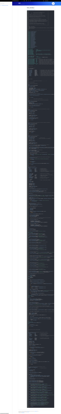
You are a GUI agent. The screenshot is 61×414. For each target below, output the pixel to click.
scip (34, 94)
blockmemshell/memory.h (33, 31)
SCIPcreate (33, 360)
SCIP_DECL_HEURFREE (30, 110)
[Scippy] (53, 3)
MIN (32, 289)
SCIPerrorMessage (32, 200)
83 (27, 63)
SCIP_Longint (30, 70)
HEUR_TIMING (35, 376)
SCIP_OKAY (32, 97)
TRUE (45, 195)
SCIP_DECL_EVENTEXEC (30, 85)
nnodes (33, 138)
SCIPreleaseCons (34, 299)
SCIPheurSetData (31, 118)
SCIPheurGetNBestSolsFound (42, 147)
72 (27, 56)
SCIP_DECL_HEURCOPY (30, 101)
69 (27, 54)
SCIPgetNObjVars (32, 157)
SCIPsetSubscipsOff (34, 242)
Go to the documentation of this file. (31, 9)
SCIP (29, 168)
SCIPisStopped (31, 161)
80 (27, 61)
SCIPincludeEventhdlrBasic (35, 198)
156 (27, 110)
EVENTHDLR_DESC (49, 198)
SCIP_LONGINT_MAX (45, 385)
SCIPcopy (33, 195)
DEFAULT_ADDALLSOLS (40, 400)
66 (27, 52)
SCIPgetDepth (31, 347)
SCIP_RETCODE (29, 367)
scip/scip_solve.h (33, 45)
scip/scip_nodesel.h (33, 42)
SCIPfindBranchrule (32, 259)
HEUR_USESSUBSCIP (40, 376)
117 (27, 85)
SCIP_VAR (30, 175)
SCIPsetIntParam (34, 233)
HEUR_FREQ (45, 375)
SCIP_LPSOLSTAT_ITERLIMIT (40, 94)
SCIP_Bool (30, 74)
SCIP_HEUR (30, 370)
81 (27, 62)
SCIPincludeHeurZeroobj (34, 367)
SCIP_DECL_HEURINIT (30, 123)
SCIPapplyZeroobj (34, 163)
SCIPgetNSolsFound (32, 352)
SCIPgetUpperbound (39, 283)
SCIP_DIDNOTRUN (33, 345)
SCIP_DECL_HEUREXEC (30, 136)
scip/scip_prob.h (33, 44)
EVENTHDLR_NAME (45, 198)
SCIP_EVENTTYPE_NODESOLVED (40, 90)
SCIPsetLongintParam (34, 271)
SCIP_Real (30, 173)
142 (27, 101)
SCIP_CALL (31, 95)
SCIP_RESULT (30, 170)
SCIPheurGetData (34, 115)
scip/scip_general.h (33, 39)
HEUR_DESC (34, 375)
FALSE (31, 193)
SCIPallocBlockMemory (34, 372)
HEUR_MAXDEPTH (32, 376)
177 (27, 123)
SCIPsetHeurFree (34, 381)
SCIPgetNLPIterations (46, 94)
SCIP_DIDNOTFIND (33, 358)
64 (27, 51)
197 (27, 136)
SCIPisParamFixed (32, 248)
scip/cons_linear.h (33, 32)
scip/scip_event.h (33, 38)
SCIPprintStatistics (34, 322)
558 (27, 367)
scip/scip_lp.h (32, 40)
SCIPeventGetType (33, 90)
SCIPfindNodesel (32, 252)
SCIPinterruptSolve (35, 95)
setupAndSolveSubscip (34, 361)
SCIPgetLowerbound (39, 282)
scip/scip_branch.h (33, 36)
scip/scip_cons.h (33, 37)
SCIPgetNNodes (42, 145)
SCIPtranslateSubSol (35, 317)
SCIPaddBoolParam (34, 399)
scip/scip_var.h (33, 47)
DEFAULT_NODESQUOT (40, 395)
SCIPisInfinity (32, 204)
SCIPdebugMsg (31, 154)
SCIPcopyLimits (33, 239)
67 (27, 53)
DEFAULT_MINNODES (39, 390)
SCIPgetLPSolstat (32, 94)
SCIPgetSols (33, 313)
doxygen (36, 411)
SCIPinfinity (32, 203)
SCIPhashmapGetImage (38, 211)
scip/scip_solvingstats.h (34, 46)
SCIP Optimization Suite (15, 0)
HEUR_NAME (40, 200)
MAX (49, 271)
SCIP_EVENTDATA (49, 303)
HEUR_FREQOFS (48, 375)
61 (27, 49)
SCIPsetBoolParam (34, 269)
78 (27, 60)
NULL (34, 88)
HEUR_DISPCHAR (37, 375)
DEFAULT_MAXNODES (39, 385)
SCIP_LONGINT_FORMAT (44, 154)
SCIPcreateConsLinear (35, 290)
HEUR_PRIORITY (41, 375)
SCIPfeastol (38, 204)
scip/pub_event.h (33, 33)
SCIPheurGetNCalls (51, 147)
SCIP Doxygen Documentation (4, 5)
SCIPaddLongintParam (34, 386)
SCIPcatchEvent (33, 303)
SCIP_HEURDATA (30, 86)
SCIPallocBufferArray (34, 191)
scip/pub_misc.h (33, 35)
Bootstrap (23, 412)
